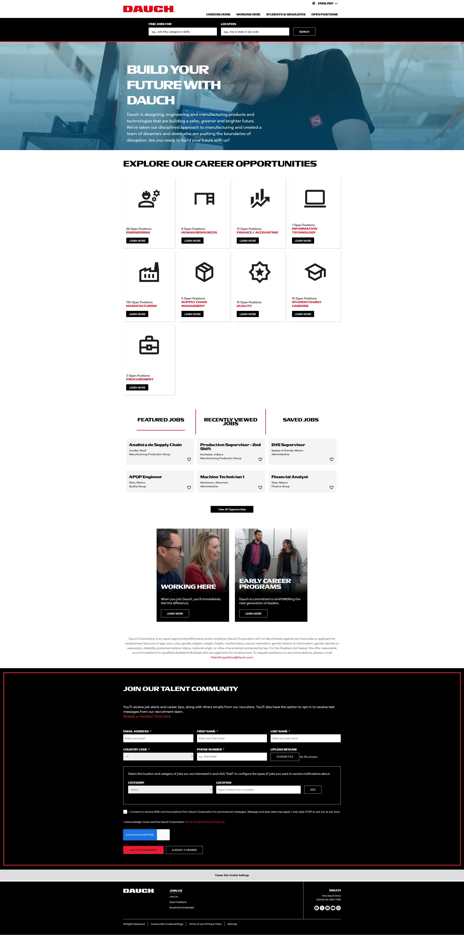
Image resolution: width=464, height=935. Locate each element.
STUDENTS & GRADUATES (286, 14)
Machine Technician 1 (222, 477)
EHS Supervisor (288, 445)
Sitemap (232, 923)
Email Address (137, 731)
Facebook (316, 908)
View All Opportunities (232, 509)
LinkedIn (327, 908)
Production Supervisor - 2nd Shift (230, 447)
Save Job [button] (189, 459)
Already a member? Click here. (147, 716)
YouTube (333, 908)
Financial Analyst (290, 477)
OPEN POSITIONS (324, 14)
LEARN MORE (175, 613)
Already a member (184, 849)
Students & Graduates (181, 907)
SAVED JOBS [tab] (301, 419)
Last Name (280, 731)
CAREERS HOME (218, 14)
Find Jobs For (160, 24)
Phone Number (210, 750)
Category (136, 783)
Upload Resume (284, 750)
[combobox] (255, 32)
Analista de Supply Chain (155, 445)
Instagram (338, 908)
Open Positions (177, 902)
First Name (207, 731)
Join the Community (143, 849)
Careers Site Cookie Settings (167, 923)
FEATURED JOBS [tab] (161, 419)
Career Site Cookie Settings (232, 875)
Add (313, 789)
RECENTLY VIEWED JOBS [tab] (230, 421)
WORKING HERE (248, 14)
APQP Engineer (145, 477)
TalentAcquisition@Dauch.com (232, 657)
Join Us (173, 896)
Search (304, 31)
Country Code (136, 750)
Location (228, 24)
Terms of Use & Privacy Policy (203, 821)
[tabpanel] (232, 475)
